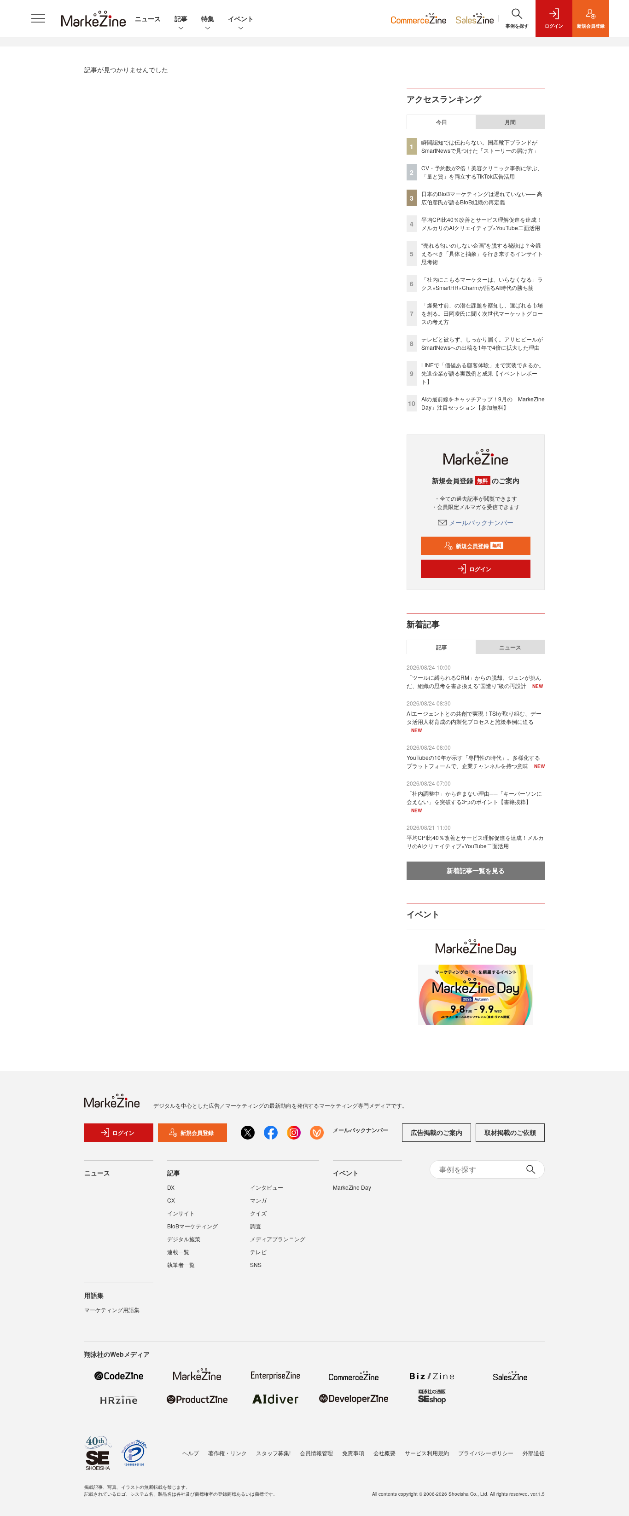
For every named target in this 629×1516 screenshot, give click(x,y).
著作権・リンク (227, 1453)
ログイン (480, 569)
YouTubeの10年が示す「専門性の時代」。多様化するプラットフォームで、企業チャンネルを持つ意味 (473, 761)
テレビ (258, 1252)
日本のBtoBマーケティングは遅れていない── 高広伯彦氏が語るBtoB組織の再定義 (481, 198)
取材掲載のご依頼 (510, 1132)
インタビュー (266, 1187)
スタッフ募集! (273, 1453)
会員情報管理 (316, 1453)
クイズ (258, 1213)
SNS (256, 1264)
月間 (510, 122)
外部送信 (534, 1453)
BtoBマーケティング (192, 1226)
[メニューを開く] (38, 18)
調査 (255, 1226)
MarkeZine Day (352, 1187)
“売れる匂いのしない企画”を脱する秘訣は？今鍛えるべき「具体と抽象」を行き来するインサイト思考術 (482, 253)
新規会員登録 (478, 546)
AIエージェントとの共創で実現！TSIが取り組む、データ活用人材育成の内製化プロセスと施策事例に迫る (474, 717)
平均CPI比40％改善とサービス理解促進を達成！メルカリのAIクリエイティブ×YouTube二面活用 (481, 223)
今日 (441, 122)
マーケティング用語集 (112, 1309)
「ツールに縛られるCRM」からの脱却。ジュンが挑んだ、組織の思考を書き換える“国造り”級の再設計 (474, 681)
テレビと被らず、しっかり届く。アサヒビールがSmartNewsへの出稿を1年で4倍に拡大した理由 (482, 343)
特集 (207, 18)
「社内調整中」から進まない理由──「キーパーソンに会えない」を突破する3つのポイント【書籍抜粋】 (474, 797)
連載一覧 (178, 1252)
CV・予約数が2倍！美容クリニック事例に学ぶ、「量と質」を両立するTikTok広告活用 (482, 172)
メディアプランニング (277, 1239)
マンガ (258, 1200)
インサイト (181, 1213)
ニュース (148, 18)
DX (171, 1187)
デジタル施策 (183, 1239)
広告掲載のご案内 (436, 1132)
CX (171, 1200)
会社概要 (384, 1453)
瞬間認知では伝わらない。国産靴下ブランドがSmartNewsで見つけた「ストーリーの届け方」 (480, 146)
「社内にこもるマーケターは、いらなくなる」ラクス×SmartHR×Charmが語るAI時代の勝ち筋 (482, 283)
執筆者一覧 (181, 1264)
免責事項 (353, 1453)
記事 (181, 18)
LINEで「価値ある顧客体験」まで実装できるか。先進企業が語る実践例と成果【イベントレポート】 (482, 373)
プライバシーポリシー (485, 1453)
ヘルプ (190, 1453)
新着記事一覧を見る (476, 870)
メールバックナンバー (481, 522)
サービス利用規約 (427, 1453)
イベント (241, 18)
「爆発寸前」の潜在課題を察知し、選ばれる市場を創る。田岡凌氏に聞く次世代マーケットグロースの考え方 (482, 313)
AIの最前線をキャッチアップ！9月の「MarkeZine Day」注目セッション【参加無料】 (483, 403)
